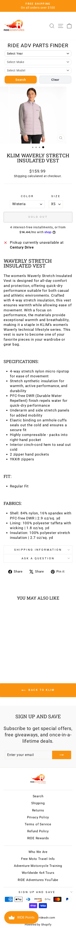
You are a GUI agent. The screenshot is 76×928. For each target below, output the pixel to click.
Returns (38, 810)
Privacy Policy (38, 817)
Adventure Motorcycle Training (38, 866)
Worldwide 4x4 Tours (38, 873)
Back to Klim (41, 690)
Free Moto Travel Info (38, 859)
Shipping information (38, 549)
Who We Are (38, 852)
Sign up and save (37, 892)
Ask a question (38, 558)
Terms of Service (38, 824)
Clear (55, 79)
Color (27, 196)
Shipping (20, 176)
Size (55, 196)
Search (20, 79)
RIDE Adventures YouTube (38, 880)
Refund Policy (38, 831)
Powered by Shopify (38, 924)
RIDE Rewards (38, 838)
